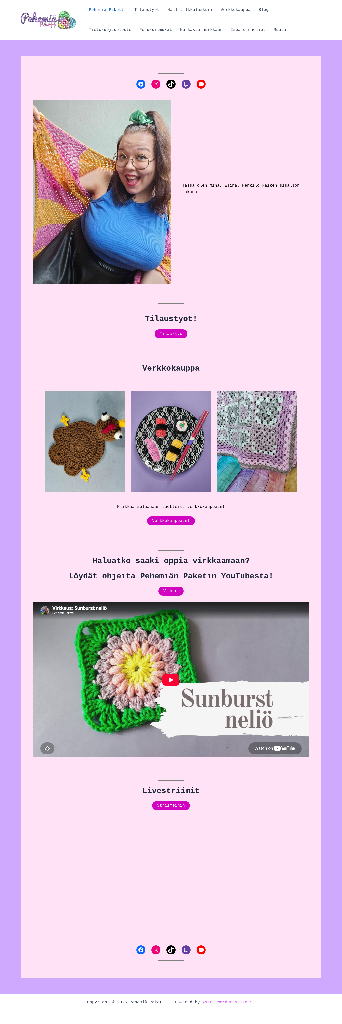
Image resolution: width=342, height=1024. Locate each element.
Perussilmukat (155, 30)
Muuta (280, 30)
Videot (171, 591)
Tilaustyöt (146, 10)
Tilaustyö (171, 334)
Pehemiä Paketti (107, 10)
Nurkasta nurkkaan (201, 30)
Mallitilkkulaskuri (190, 10)
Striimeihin (171, 805)
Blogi (265, 10)
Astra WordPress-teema (228, 1002)
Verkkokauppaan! (171, 521)
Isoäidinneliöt (248, 30)
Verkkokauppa (236, 10)
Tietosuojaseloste (110, 30)
